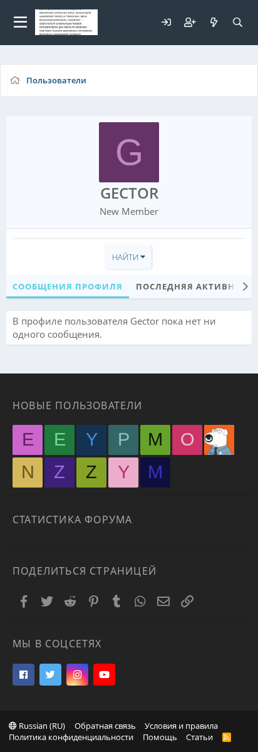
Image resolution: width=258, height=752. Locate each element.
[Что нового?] (213, 22)
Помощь (160, 737)
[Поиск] (237, 22)
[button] (20, 22)
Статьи (199, 737)
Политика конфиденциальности (71, 737)
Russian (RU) (41, 725)
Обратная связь (105, 725)
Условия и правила (181, 725)
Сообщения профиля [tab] (68, 286)
